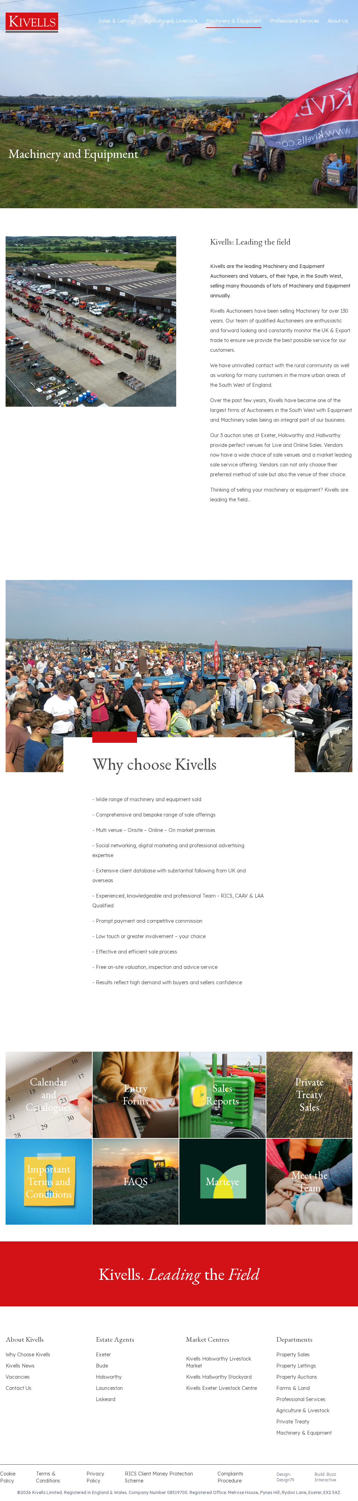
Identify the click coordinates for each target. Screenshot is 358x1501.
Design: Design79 (285, 1477)
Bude (102, 1366)
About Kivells (25, 1339)
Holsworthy (109, 1377)
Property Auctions (296, 1377)
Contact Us (18, 1388)
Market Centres (207, 1339)
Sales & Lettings (117, 21)
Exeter (103, 1354)
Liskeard (105, 1399)
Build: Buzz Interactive (325, 1477)
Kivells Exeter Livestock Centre (221, 1388)
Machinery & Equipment (234, 21)
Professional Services (294, 21)
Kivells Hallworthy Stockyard (219, 1377)
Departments (294, 1339)
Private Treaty (292, 1422)
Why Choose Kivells (28, 1354)
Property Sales (293, 1354)
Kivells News (20, 1366)
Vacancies (18, 1377)
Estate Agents (115, 1339)
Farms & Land (293, 1388)
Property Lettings (296, 1366)
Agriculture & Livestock (171, 21)
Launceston (109, 1388)
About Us (338, 21)
